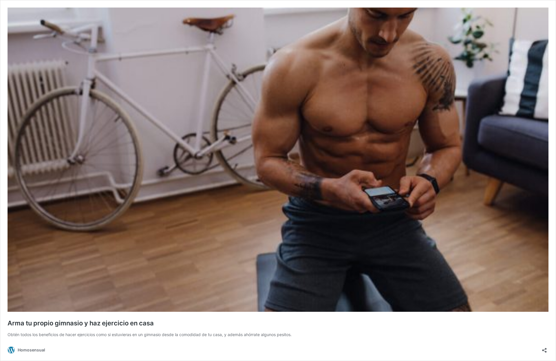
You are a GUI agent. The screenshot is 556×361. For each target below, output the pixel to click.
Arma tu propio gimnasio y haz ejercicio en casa (81, 323)
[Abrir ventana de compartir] (544, 348)
